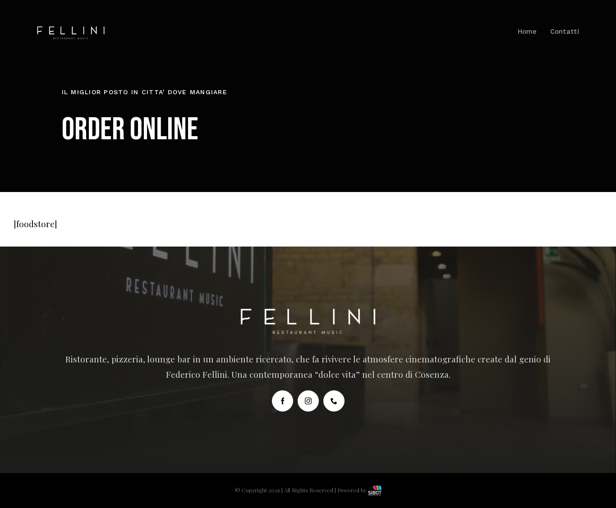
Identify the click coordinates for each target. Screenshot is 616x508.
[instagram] (308, 401)
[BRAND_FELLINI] (71, 30)
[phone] (334, 401)
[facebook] (282, 401)
